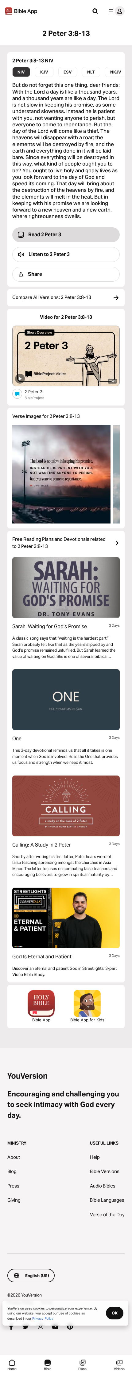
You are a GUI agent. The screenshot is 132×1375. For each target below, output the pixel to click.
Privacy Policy (42, 1318)
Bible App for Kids (87, 1019)
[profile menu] (115, 11)
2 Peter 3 (38, 391)
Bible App (41, 1019)
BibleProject (34, 398)
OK (115, 1312)
